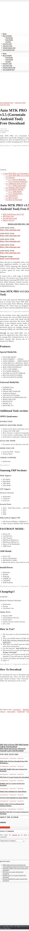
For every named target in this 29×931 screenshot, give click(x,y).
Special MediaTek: (17, 179)
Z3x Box (8, 42)
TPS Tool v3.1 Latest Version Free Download (14, 777)
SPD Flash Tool (8, 216)
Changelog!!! (11, 196)
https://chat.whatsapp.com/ (10, 230)
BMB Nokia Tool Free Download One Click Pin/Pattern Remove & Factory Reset (16, 865)
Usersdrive (17, 710)
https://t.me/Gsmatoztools (9, 258)
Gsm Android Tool (9, 50)
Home (4, 34)
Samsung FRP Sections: (15, 188)
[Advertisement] (14, 16)
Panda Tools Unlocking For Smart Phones (13, 791)
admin (4, 132)
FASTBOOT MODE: (14, 190)
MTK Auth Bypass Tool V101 (13, 214)
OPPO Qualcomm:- (17, 186)
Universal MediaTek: (18, 181)
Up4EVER (21, 712)
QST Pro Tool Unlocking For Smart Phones (14, 798)
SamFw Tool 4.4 (8, 220)
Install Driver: (15, 194)
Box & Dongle (7, 36)
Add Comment (4, 130)
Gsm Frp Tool (7, 44)
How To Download (13, 200)
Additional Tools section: (15, 183)
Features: (10, 177)
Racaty (2, 712)
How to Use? (11, 198)
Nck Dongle (9, 38)
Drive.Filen (11, 712)
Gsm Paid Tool (20, 788)
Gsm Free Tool (7, 46)
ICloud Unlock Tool (9, 48)
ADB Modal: (15, 192)
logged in (16, 835)
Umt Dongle (9, 40)
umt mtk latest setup (10, 218)
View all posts (5, 827)
